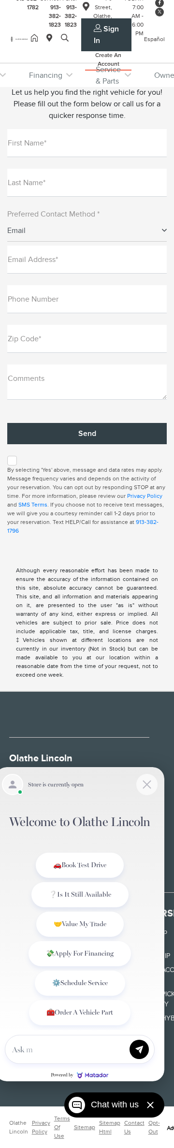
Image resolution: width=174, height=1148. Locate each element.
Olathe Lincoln (18, 1127)
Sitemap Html (109, 1127)
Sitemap (84, 1127)
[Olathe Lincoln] (20, 38)
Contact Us (134, 1127)
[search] (65, 38)
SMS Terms (32, 504)
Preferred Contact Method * (53, 214)
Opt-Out (154, 1127)
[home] (36, 38)
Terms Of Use (62, 1127)
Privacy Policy (144, 496)
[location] (51, 38)
